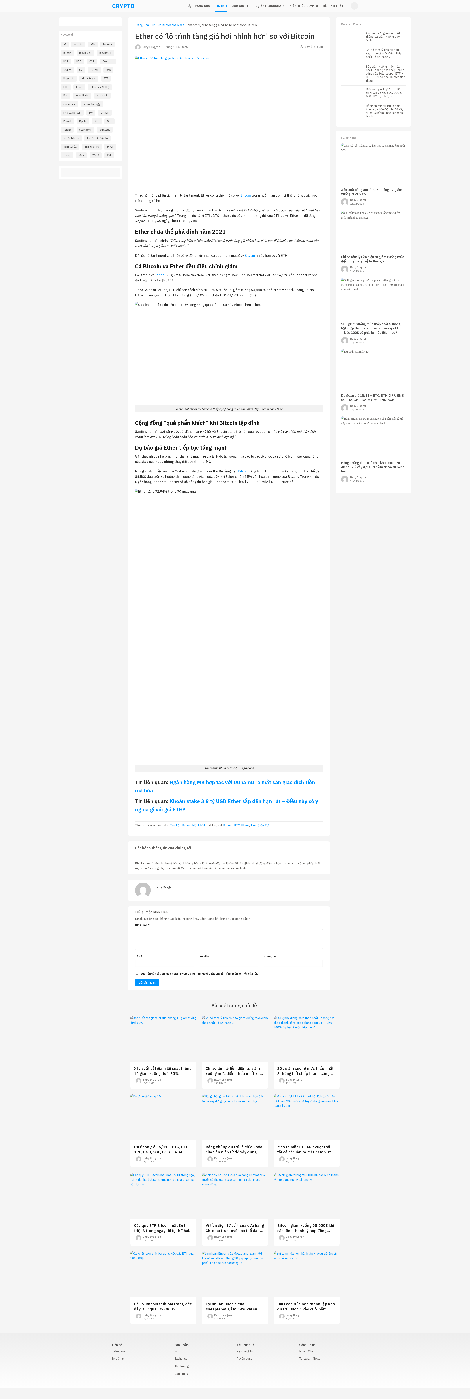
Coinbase (108, 61)
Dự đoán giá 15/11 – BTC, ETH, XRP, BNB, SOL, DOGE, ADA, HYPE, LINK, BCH (384, 92)
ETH (65, 87)
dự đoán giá (89, 78)
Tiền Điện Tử (92, 146)
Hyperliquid (82, 95)
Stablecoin (85, 129)
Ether (79, 87)
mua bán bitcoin (72, 112)
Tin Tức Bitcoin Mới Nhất (167, 25)
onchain (105, 112)
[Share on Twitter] (84, 172)
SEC (97, 121)
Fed (65, 95)
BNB (65, 61)
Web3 (95, 155)
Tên (138, 956)
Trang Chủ (201, 6)
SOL (109, 121)
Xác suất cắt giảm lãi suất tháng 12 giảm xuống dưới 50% (383, 36)
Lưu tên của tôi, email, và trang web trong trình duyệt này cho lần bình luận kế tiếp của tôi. (199, 973)
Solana (67, 129)
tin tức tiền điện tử (97, 138)
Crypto (67, 70)
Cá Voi (94, 70)
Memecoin (102, 95)
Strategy (105, 129)
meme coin (69, 104)
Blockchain (105, 53)
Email (204, 956)
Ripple (82, 121)
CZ (81, 70)
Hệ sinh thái (333, 6)
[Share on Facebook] (77, 172)
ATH (92, 44)
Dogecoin (68, 78)
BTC (78, 61)
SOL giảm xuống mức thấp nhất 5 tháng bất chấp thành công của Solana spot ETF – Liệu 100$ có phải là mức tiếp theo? (385, 73)
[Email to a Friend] (90, 172)
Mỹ (91, 112)
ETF (106, 78)
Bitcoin (67, 53)
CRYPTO (117, 6)
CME (92, 61)
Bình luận (142, 925)
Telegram (118, 1351)
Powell (67, 121)
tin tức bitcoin (71, 138)
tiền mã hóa (70, 146)
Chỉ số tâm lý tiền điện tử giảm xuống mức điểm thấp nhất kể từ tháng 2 (384, 53)
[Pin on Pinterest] (97, 172)
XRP (109, 155)
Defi (108, 70)
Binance (107, 44)
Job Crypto (241, 6)
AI (64, 44)
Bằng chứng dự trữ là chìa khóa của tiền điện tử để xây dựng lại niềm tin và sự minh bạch (384, 111)
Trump (66, 155)
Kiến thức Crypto (304, 6)
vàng (81, 155)
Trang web (270, 956)
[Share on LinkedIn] (104, 172)
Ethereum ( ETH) (100, 87)
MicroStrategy (92, 104)
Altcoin (78, 44)
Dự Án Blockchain (270, 6)
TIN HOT (221, 6)
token (110, 146)
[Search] (354, 5)
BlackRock (85, 53)
